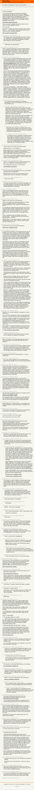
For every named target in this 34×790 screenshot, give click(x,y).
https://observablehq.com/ (9, 63)
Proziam (7, 509)
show (16, 2)
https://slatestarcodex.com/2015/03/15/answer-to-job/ (11, 698)
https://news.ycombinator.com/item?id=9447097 (10, 227)
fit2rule (5, 515)
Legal (20, 784)
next (13, 10)
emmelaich (6, 756)
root (16, 43)
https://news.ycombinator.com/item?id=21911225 (15, 474)
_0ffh (4, 519)
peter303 (5, 169)
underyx (5, 595)
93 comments (30, 6)
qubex (4, 364)
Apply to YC (24, 784)
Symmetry (4, 402)
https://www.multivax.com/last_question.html (10, 566)
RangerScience (6, 694)
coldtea (4, 260)
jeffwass (5, 586)
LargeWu (5, 35)
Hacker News (6, 1)
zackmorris (5, 569)
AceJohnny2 (5, 224)
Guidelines (6, 784)
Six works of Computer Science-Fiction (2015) (14, 5)
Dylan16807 (7, 538)
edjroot (9, 6)
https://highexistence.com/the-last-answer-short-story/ (11, 573)
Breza (5, 177)
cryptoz (4, 662)
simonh (4, 230)
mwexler (5, 765)
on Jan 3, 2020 (12, 43)
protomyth (5, 344)
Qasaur (4, 558)
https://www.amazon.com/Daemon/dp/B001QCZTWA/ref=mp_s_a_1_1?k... (13, 728)
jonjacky (4, 408)
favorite (25, 6)
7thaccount (6, 43)
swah (4, 332)
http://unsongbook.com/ (8, 634)
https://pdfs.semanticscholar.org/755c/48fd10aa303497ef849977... (10, 22)
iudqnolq (4, 599)
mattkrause (5, 704)
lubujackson (5, 777)
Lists (12, 784)
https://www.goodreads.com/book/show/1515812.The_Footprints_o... (10, 395)
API (14, 784)
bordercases (8, 126)
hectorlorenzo (7, 497)
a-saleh (4, 10)
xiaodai (4, 725)
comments (10, 2)
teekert (4, 432)
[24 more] (17, 777)
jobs (19, 2)
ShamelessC (5, 582)
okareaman (5, 478)
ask (13, 2)
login (32, 1)
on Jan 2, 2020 (15, 6)
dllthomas (5, 181)
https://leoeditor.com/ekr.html (10, 166)
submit (21, 2)
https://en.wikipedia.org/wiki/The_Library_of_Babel (12, 679)
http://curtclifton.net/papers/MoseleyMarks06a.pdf (10, 33)
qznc (3, 352)
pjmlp (4, 337)
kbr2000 (6, 505)
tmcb (4, 358)
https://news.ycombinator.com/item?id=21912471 (15, 476)
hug (4, 637)
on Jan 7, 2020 (10, 177)
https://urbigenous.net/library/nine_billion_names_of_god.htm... (11, 665)
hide (20, 6)
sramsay (4, 198)
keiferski (5, 528)
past (6, 2)
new (3, 2)
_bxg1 (4, 391)
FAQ (9, 784)
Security (17, 784)
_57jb (4, 413)
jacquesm (5, 160)
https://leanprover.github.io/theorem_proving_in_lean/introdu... (12, 330)
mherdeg (4, 47)
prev (13, 47)
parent (15, 35)
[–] (14, 10)
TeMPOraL (5, 57)
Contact (28, 784)
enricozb (4, 310)
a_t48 (4, 771)
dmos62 (4, 376)
